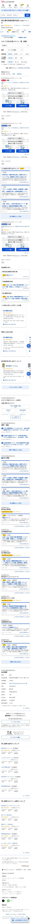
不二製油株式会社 (6, 641)
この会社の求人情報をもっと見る (21, 526)
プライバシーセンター (19, 916)
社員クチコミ (15, 31)
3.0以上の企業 (10, 27)
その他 (27, 54)
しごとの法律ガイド (17, 891)
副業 (8, 80)
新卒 (16, 58)
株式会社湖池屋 (6, 509)
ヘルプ (27, 109)
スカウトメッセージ (6, 878)
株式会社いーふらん (12, 366)
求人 (9, 31)
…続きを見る (10, 318)
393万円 (15, 820)
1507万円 (16, 781)
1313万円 (16, 791)
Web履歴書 (21, 878)
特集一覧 (16, 7)
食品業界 (3, 27)
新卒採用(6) (27, 68)
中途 (21, 58)
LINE (11, 900)
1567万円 (16, 753)
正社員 (15, 54)
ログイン (17, 111)
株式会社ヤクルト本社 (8, 598)
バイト (21, 54)
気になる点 (24, 62)
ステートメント (5, 918)
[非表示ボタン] (29, 918)
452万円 (15, 810)
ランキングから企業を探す (8, 887)
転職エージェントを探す (20, 887)
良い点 (16, 62)
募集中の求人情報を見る (10, 324)
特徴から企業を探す (12, 885)
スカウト (21, 7)
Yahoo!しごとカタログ (9, 869)
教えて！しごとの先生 (7, 891)
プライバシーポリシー (8, 916)
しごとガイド (5, 893)
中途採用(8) (20, 68)
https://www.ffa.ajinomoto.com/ (17, 683)
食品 (10, 675)
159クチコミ (18, 25)
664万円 (15, 848)
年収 (24, 31)
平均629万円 (27, 25)
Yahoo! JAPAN (21, 914)
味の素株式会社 (8, 310)
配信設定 (4, 880)
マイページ (27, 7)
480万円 (15, 829)
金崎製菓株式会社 (6, 622)
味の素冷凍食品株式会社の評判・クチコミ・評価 (11, 78)
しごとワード (12, 893)
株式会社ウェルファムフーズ (10, 576)
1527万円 (16, 772)
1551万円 (16, 762)
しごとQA (10, 7)
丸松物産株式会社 (6, 531)
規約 (27, 916)
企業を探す (3, 7)
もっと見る (26, 708)
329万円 (15, 838)
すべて (10, 54)
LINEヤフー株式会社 (6, 907)
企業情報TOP (19, 869)
